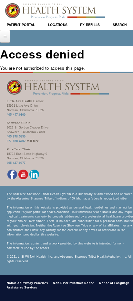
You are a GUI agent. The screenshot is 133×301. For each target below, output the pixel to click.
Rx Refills (90, 24)
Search (120, 24)
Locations (57, 24)
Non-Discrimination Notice (73, 283)
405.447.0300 (16, 114)
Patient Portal (21, 24)
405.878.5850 (16, 136)
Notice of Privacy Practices (27, 283)
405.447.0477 (16, 162)
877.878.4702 (16, 141)
